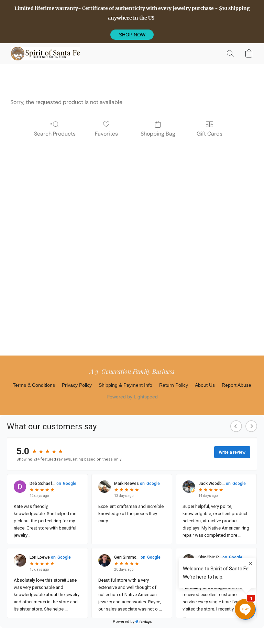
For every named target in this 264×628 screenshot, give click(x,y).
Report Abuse (236, 385)
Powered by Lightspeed (132, 396)
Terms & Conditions (34, 385)
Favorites (106, 133)
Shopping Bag (158, 133)
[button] (132, 35)
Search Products (55, 133)
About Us (205, 385)
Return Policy (173, 385)
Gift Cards (209, 133)
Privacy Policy (77, 385)
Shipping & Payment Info (125, 385)
